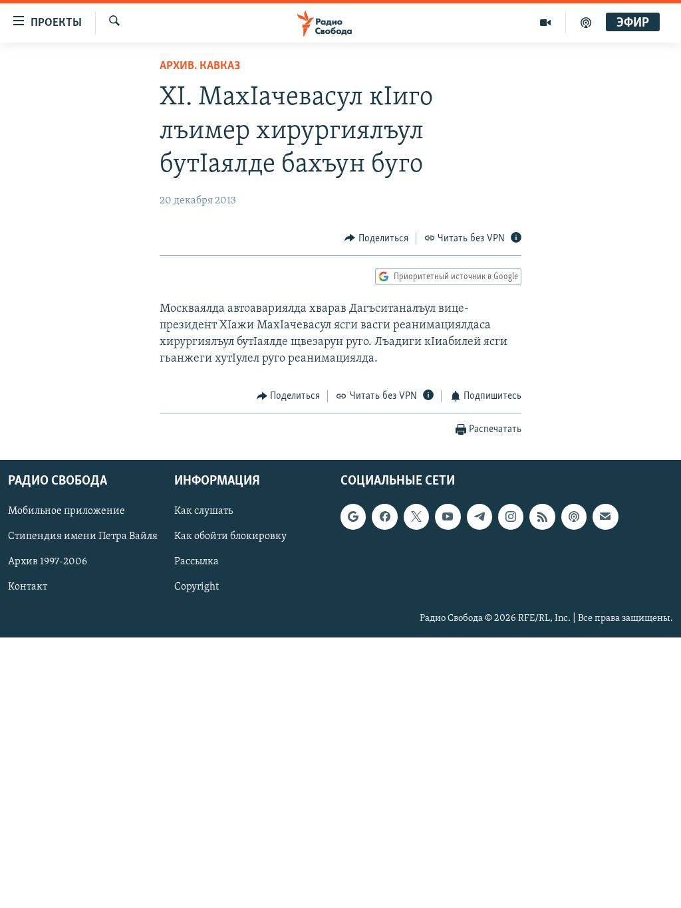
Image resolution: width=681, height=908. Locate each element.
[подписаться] (605, 516)
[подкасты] (586, 23)
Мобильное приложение (66, 511)
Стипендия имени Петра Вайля (83, 536)
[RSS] (542, 516)
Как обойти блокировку (230, 536)
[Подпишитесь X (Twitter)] (416, 516)
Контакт (27, 587)
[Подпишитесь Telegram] (479, 516)
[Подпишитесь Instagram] (510, 516)
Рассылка (196, 561)
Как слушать (203, 511)
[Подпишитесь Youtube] (447, 516)
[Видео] (545, 23)
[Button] (376, 238)
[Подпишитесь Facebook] (384, 516)
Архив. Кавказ (200, 66)
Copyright (196, 587)
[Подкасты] (574, 516)
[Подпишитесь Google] (353, 516)
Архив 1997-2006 (47, 561)
